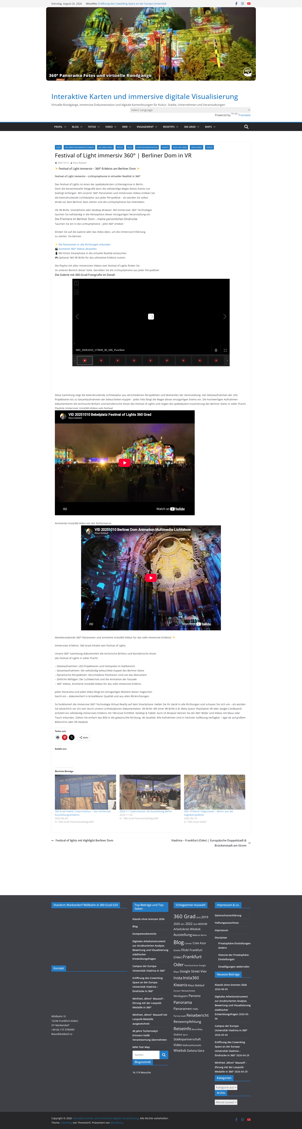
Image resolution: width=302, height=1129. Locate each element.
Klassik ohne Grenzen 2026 (148, 919)
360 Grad (190, 126)
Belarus (196, 935)
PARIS (195, 1009)
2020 (177, 924)
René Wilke (197, 1029)
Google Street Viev (193, 971)
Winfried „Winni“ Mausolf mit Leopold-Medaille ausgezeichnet (149, 1019)
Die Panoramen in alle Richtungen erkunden (85, 244)
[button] (64, 126)
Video (109, 126)
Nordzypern (181, 996)
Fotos (92, 126)
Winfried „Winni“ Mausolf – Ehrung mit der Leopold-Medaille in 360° (148, 1003)
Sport (185, 1034)
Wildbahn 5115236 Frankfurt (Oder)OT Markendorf (64, 1021)
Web (124, 126)
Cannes (188, 943)
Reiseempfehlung (187, 1021)
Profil (58, 126)
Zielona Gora (195, 1051)
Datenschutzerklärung (228, 915)
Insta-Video (196, 147)
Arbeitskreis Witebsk (187, 929)
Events (165, 147)
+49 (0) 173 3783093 (62, 1029)
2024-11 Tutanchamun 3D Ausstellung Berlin (146, 811)
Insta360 (191, 978)
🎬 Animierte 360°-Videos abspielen (76, 248)
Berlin (120, 147)
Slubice (178, 1034)
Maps (208, 126)
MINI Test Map (141, 1047)
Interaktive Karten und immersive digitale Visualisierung (144, 96)
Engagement (145, 126)
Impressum (221, 930)
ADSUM (202, 924)
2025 (58, 147)
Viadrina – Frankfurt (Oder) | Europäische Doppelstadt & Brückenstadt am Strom (208, 842)
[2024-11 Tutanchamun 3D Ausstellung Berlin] (150, 792)
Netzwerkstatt (188, 990)
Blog (75, 126)
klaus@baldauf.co (61, 1034)
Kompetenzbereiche (144, 933)
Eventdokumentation (146, 147)
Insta (178, 977)
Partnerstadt (180, 1015)
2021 (183, 924)
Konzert (177, 990)
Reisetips (169, 126)
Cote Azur (199, 943)
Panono (194, 995)
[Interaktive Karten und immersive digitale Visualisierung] (151, 44)
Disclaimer (221, 937)
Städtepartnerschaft (187, 1039)
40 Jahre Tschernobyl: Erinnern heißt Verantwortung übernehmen (149, 1035)
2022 (188, 924)
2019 (204, 917)
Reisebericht (197, 1015)
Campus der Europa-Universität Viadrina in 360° (126, 3)
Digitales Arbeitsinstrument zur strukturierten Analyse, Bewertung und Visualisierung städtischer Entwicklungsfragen (150, 950)
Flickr (185, 950)
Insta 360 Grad (180, 147)
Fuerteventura (191, 965)
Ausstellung (183, 934)
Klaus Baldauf (79, 162)
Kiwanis (180, 984)
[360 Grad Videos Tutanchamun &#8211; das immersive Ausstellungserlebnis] (85, 792)
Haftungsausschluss (227, 922)
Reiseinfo (182, 1028)
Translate (244, 115)
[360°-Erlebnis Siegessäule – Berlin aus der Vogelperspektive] (214, 792)
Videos (209, 147)
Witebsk (180, 1050)
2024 (195, 924)
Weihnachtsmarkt (192, 1045)
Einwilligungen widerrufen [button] (233, 966)
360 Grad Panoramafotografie (79, 147)
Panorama (183, 1002)
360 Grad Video (105, 147)
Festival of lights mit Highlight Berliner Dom (84, 840)
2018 (198, 917)
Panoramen (183, 1008)
